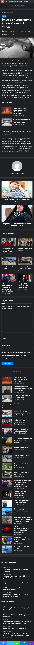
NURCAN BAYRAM (9, 31)
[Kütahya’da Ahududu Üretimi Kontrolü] (7, 466)
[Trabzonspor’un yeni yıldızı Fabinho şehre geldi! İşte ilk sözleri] (7, 389)
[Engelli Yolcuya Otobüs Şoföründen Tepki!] (7, 503)
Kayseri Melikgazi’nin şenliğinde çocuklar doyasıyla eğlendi (21, 431)
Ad (3, 331)
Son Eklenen (17, 371)
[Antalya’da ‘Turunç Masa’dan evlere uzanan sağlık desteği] (7, 413)
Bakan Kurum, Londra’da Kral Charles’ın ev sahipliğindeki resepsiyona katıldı (8, 287)
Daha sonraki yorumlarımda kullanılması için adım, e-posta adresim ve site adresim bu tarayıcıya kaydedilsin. (16, 355)
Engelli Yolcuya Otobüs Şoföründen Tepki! (22, 502)
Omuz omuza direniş (25, 248)
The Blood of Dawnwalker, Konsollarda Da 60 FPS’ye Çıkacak (23, 440)
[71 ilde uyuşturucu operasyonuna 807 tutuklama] (7, 110)
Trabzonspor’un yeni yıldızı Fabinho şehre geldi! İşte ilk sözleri (23, 388)
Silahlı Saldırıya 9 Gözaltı (7, 268)
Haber (12, 12)
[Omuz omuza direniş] (25, 242)
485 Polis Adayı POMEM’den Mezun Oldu (22, 510)
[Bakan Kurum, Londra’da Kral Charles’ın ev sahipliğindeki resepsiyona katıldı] (9, 278)
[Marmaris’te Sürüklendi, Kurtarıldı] (7, 549)
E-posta (4, 338)
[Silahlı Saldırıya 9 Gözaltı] (9, 261)
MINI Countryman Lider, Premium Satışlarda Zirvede (13, 405)
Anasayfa (6, 12)
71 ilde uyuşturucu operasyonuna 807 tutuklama (19, 110)
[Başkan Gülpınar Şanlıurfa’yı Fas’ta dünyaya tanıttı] (9, 242)
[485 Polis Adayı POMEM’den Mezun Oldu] (7, 511)
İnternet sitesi (6, 345)
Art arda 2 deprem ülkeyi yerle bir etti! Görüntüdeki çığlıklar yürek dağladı (23, 519)
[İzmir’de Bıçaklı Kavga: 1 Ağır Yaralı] (25, 261)
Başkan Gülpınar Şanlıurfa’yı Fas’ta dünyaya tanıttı (8, 250)
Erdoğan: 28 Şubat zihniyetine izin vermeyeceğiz (24, 285)
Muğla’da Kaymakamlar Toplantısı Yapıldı (16, 1)
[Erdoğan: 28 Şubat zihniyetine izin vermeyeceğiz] (25, 278)
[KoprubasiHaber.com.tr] (17, 6)
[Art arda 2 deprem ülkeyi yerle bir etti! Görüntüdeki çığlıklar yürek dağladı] (7, 520)
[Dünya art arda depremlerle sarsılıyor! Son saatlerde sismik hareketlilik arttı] (7, 529)
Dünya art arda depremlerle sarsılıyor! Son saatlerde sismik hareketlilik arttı (21, 529)
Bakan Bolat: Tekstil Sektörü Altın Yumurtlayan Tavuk (23, 539)
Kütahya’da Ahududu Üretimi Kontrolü (21, 465)
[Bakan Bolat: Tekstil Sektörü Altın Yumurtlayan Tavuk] (7, 540)
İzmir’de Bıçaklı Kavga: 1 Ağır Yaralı (24, 268)
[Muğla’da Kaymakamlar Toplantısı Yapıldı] (7, 122)
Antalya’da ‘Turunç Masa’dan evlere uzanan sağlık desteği (22, 413)
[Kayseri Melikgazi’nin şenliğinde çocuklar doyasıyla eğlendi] (7, 431)
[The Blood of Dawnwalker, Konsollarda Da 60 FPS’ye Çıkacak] (7, 440)
